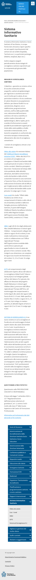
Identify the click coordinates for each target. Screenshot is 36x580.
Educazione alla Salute (17, 463)
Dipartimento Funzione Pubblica (15, 557)
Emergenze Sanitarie (17, 468)
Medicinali (13, 476)
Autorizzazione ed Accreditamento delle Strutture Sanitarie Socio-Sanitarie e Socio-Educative (18, 436)
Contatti (8, 561)
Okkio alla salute (10, 151)
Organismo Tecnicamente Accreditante (19, 481)
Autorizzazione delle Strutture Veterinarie (17, 447)
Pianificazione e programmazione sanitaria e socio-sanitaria (19, 489)
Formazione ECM (16, 472)
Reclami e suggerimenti (18, 540)
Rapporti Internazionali (18, 496)
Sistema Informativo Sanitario (17, 501)
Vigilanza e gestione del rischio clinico (18, 530)
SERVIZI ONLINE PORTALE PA (22, 8)
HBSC (6, 226)
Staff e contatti (15, 535)
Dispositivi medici (16, 459)
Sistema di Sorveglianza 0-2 (18, 523)
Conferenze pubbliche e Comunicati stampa (18, 453)
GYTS (6, 269)
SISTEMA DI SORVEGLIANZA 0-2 (15, 317)
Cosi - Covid (13, 512)
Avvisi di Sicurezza (16, 427)
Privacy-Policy (9, 566)
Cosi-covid (8, 195)
